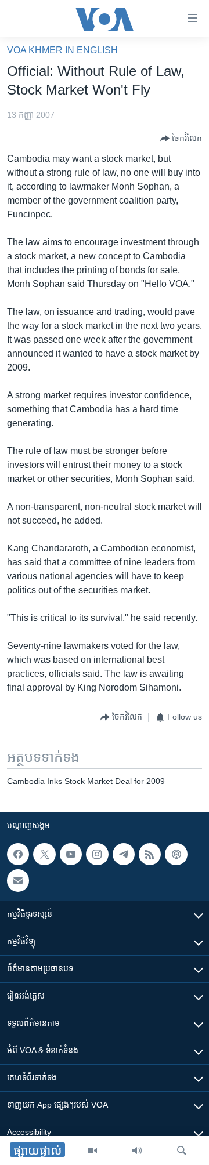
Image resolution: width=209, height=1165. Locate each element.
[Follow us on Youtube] (71, 854)
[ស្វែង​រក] (181, 1150)
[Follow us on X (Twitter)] (44, 854)
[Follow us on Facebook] (18, 854)
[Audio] (137, 1150)
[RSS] (150, 854)
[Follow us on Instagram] (97, 854)
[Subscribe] (18, 880)
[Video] (92, 1150)
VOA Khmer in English (62, 50)
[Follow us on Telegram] (124, 854)
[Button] (181, 139)
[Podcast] (176, 854)
